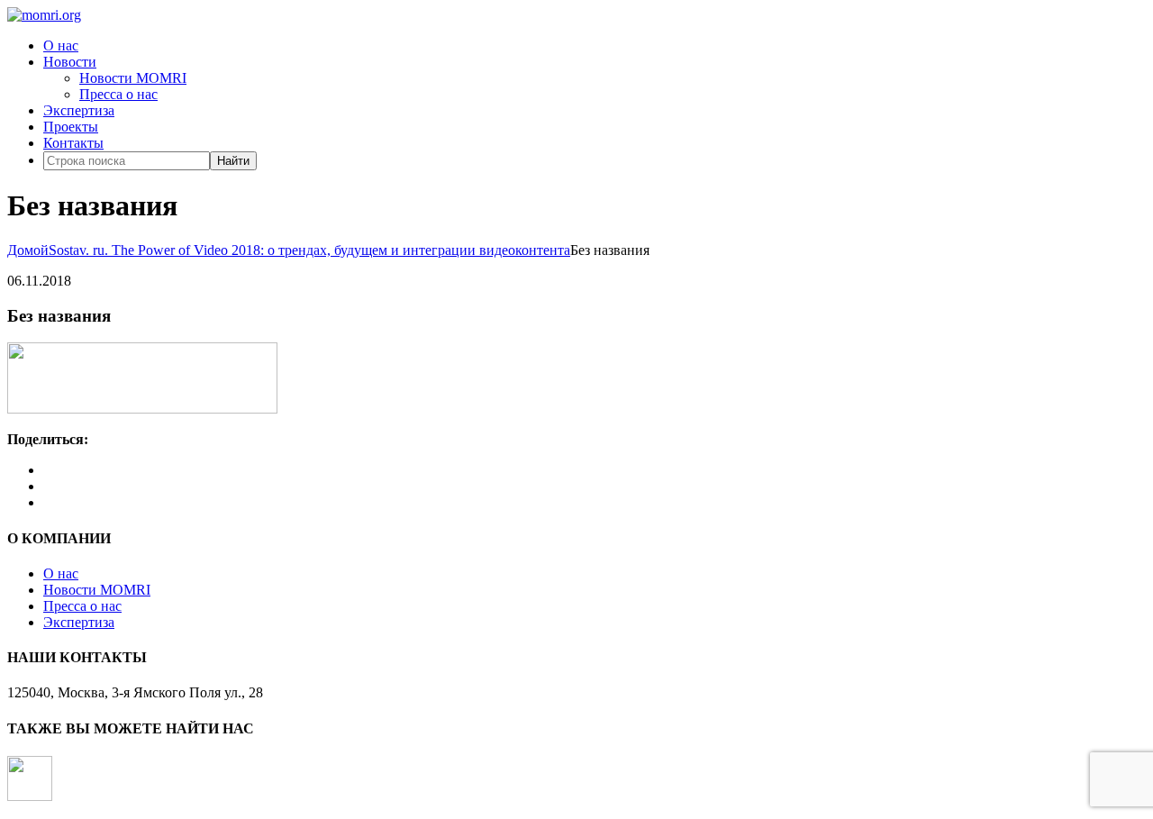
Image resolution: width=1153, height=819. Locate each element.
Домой (28, 250)
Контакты (73, 142)
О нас (60, 45)
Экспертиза (78, 110)
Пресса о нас (118, 94)
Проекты (70, 126)
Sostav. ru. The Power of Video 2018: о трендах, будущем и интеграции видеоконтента (309, 250)
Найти (233, 161)
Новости (69, 61)
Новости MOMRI (132, 78)
